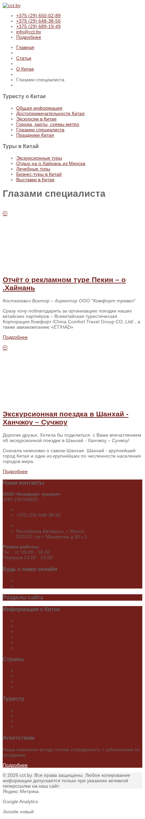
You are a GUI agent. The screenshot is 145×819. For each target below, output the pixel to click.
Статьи (23, 58)
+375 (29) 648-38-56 (38, 21)
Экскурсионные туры (39, 158)
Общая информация (39, 108)
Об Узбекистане (33, 726)
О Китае (25, 69)
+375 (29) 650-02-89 (38, 15)
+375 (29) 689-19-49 (38, 26)
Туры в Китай (30, 670)
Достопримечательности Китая (50, 113)
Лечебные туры (33, 168)
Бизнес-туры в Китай (39, 174)
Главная (25, 47)
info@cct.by (28, 31)
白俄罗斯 (25, 686)
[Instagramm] (17, 586)
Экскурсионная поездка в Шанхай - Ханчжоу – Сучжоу (65, 418)
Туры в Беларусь (34, 676)
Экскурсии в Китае (36, 118)
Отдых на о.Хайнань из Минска (50, 163)
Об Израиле (29, 715)
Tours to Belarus (33, 681)
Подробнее (28, 37)
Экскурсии (27, 631)
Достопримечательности (43, 626)
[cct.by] (12, 5)
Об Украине (29, 721)
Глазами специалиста (40, 129)
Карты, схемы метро (38, 636)
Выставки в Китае (35, 179)
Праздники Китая (35, 135)
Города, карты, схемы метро (47, 124)
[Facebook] (17, 580)
